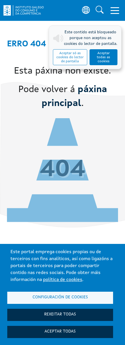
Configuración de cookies (60, 297)
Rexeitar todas (60, 314)
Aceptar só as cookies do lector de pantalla (70, 57)
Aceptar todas (60, 331)
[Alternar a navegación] (115, 10)
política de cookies (62, 280)
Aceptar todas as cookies (103, 57)
